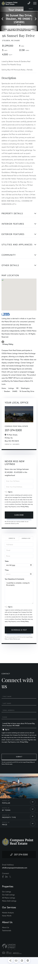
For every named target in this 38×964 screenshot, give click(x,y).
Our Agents (16, 444)
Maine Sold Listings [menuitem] (9, 901)
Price (4, 825)
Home (4, 388)
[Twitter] (10, 876)
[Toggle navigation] (34, 3)
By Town (6, 810)
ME (17, 388)
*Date (7, 561)
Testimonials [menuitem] (6, 930)
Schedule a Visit (26, 538)
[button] (3, 19)
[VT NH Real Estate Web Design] (19, 947)
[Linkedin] (6, 876)
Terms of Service (13, 639)
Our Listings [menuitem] (6, 892)
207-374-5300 (13, 430)
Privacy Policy (8, 344)
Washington (25, 388)
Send (19, 757)
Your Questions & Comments (14, 579)
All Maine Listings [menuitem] (8, 898)
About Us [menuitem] (5, 927)
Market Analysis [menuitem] (8, 913)
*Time (7, 570)
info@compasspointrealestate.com (14, 868)
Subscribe (19, 515)
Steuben (7, 391)
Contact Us (8, 444)
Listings (11, 388)
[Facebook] (3, 876)
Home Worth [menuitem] (6, 916)
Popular (6, 803)
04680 (14, 391)
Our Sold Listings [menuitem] (8, 895)
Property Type (9, 817)
